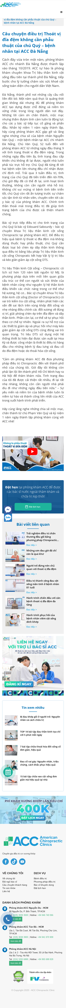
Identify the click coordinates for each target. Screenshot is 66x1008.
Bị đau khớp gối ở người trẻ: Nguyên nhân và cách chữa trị (40, 718)
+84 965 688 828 (45, 959)
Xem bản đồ (15, 941)
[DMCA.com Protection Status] (18, 976)
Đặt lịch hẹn (34, 506)
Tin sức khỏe (8, 888)
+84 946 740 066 (45, 915)
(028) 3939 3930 (20, 915)
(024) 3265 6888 (20, 959)
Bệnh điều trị (40, 878)
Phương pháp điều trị (44, 881)
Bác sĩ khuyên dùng (44, 885)
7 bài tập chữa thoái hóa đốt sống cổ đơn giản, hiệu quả (40, 748)
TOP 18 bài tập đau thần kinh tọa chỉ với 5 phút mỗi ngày (40, 733)
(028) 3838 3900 (20, 937)
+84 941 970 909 (45, 937)
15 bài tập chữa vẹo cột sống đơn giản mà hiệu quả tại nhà (38, 778)
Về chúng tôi (8, 878)
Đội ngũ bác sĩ (9, 881)
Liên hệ (6, 891)
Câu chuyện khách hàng (14, 885)
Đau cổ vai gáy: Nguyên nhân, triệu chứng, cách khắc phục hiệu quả (39, 763)
